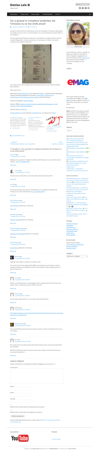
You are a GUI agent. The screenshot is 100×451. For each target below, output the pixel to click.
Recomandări (35, 14)
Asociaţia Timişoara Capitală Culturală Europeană (39, 104)
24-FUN (22, 109)
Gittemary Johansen (72, 229)
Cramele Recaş (40, 95)
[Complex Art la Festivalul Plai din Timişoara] (54, 121)
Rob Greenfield (70, 235)
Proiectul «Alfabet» (71, 246)
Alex (16, 339)
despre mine (85, 58)
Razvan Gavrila (19, 324)
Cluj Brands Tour (36, 113)
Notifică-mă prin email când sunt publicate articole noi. (26, 412)
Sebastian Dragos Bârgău (17, 228)
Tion (25, 109)
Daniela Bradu (14, 242)
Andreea (17, 294)
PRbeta (41, 93)
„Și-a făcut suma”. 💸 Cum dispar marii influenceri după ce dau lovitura (77, 199)
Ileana (68, 178)
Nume (12, 386)
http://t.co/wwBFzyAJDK (22, 162)
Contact (57, 14)
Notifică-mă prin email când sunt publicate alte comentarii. (27, 407)
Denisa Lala (24, 27)
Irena (67, 188)
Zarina (68, 197)
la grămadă (14, 135)
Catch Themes (72, 448)
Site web (12, 399)
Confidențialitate (47, 14)
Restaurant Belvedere (26, 106)
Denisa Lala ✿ (20, 5)
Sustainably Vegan (71, 231)
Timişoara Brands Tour (23, 93)
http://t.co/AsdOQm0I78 (37, 192)
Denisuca (12, 154)
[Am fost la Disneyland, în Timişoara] (37, 124)
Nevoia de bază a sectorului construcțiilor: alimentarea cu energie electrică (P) (77, 157)
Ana (67, 193)
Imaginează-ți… (70, 167)
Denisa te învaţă (71, 248)
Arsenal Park (48, 95)
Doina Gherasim (14, 200)
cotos (16, 278)
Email (12, 392)
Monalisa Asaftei (14, 214)
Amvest (18, 106)
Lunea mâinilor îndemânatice (75, 244)
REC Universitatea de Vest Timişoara (30, 97)
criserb (16, 170)
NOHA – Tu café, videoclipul (78, 203)
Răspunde (13, 165)
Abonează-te (14, 14)
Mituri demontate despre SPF (75, 139)
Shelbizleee (69, 225)
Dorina (68, 182)
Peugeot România (28, 101)
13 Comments (33, 27)
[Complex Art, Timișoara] (19, 123)
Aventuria (22, 104)
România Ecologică (72, 224)
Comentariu (14, 367)
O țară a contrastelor (72, 165)
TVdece (54, 113)
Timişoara (22, 135)
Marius (68, 208)
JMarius (17, 256)
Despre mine (24, 14)
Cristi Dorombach (56, 439)
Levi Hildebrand (71, 227)
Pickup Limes (70, 233)
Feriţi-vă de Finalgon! (76, 191)
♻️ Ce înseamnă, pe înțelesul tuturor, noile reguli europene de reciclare (77, 184)
